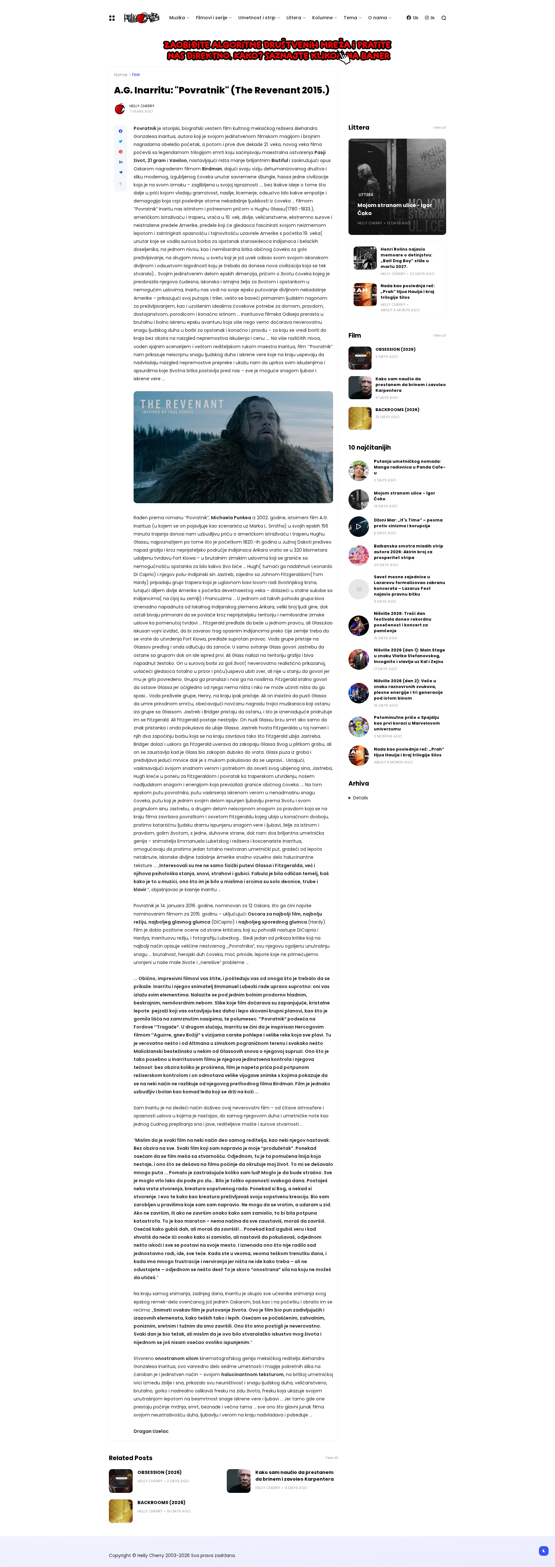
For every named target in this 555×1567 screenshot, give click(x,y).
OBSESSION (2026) (159, 1472)
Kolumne (322, 17)
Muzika (177, 17)
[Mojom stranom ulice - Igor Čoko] (358, 499)
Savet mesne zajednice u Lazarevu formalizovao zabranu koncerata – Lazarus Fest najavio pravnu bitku (409, 585)
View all (331, 1457)
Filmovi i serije (211, 17)
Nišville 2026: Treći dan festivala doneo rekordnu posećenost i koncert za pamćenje (402, 622)
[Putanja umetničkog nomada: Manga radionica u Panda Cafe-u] (358, 471)
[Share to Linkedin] (120, 162)
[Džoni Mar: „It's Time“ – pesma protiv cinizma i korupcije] (358, 526)
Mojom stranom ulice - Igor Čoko (394, 209)
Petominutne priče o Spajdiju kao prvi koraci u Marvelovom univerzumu (407, 723)
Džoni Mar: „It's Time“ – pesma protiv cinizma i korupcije (408, 523)
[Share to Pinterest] (120, 152)
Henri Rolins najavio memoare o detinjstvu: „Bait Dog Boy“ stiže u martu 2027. (406, 257)
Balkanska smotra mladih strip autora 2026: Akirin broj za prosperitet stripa (408, 551)
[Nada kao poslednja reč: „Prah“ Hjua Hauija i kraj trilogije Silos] (365, 294)
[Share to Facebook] (120, 131)
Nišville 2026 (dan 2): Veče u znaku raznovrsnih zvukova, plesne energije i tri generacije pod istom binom (408, 689)
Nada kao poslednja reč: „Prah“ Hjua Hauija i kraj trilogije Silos (408, 291)
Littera (293, 17)
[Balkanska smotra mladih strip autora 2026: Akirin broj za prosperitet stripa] (358, 555)
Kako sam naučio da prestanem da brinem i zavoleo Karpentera (294, 1475)
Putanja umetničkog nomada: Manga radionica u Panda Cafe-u (409, 467)
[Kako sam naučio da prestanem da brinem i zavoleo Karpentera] (239, 1481)
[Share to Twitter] (120, 141)
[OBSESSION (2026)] (121, 1481)
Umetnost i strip (257, 17)
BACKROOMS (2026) (161, 1502)
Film (136, 74)
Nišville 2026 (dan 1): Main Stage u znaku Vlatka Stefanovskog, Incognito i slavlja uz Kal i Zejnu (409, 655)
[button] (120, 184)
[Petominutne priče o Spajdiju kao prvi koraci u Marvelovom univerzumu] (358, 727)
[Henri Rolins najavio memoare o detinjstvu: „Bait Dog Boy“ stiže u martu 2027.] (365, 258)
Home (121, 75)
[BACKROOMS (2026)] (121, 1511)
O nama (377, 17)
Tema (350, 17)
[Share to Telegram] (120, 172)
